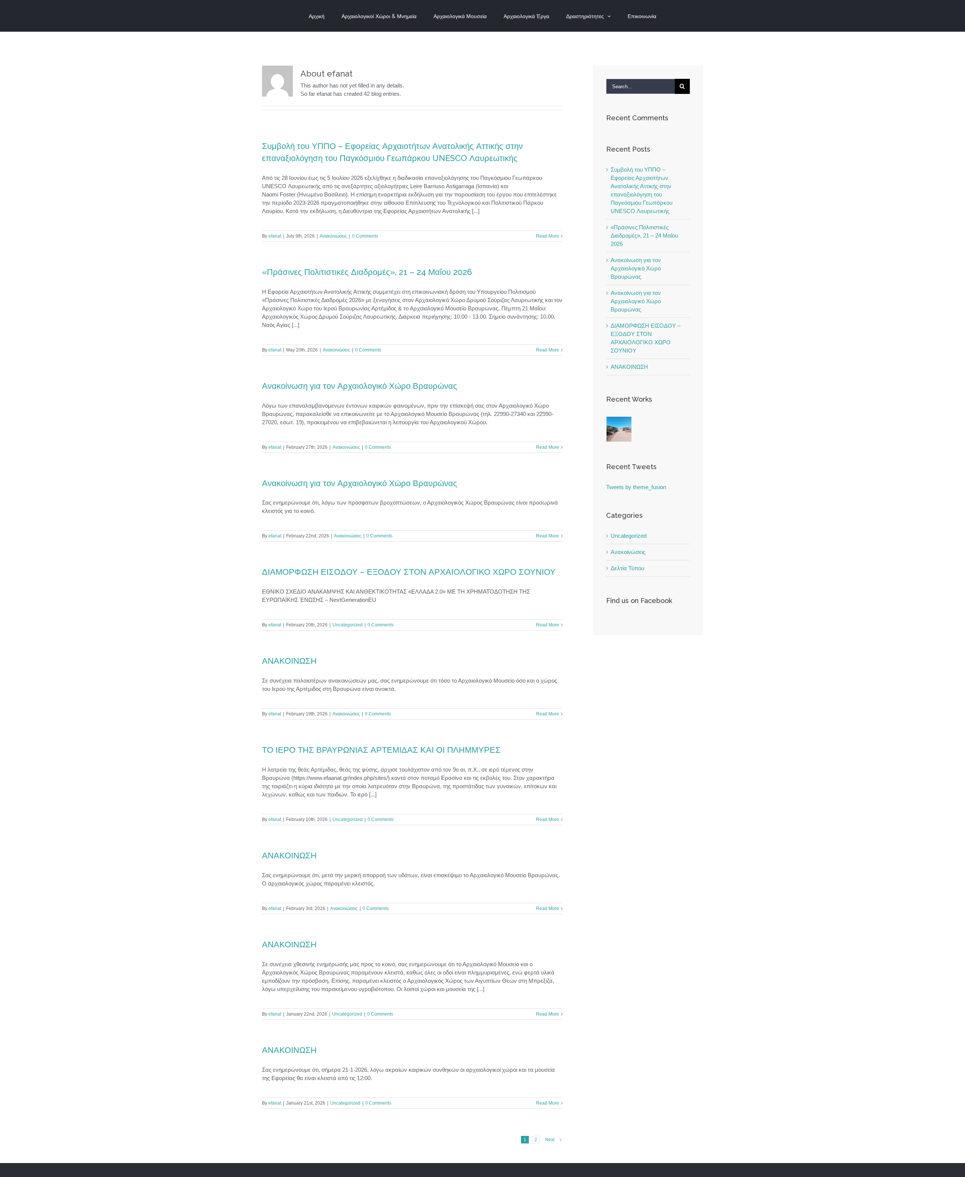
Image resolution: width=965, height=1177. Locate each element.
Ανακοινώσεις (333, 236)
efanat (274, 236)
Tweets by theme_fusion (636, 487)
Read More (547, 236)
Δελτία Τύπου (627, 568)
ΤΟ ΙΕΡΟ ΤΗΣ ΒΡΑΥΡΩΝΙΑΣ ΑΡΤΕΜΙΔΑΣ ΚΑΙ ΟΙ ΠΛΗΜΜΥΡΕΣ (381, 750)
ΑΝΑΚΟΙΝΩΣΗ (289, 661)
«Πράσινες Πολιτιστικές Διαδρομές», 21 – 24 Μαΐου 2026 (367, 272)
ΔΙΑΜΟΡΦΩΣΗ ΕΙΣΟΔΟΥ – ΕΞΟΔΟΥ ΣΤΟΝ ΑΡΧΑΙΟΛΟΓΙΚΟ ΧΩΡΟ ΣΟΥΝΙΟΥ (409, 572)
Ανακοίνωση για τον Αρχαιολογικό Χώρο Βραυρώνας (359, 386)
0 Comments (365, 236)
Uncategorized (347, 625)
